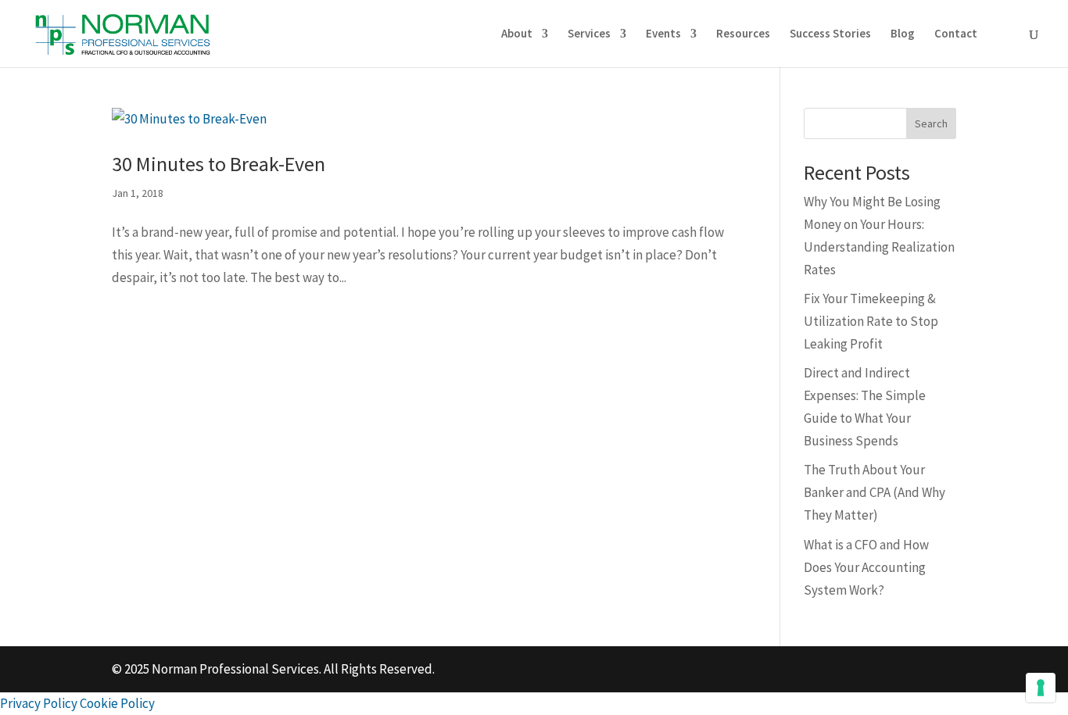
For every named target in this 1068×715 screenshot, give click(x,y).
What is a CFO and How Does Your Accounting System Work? (866, 572)
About (516, 34)
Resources (743, 34)
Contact (955, 34)
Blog (903, 34)
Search (931, 128)
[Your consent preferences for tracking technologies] (1040, 687)
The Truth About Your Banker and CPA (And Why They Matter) (874, 497)
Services (589, 34)
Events (663, 34)
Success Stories (830, 34)
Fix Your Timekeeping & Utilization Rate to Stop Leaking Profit (871, 326)
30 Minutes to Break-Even (218, 168)
